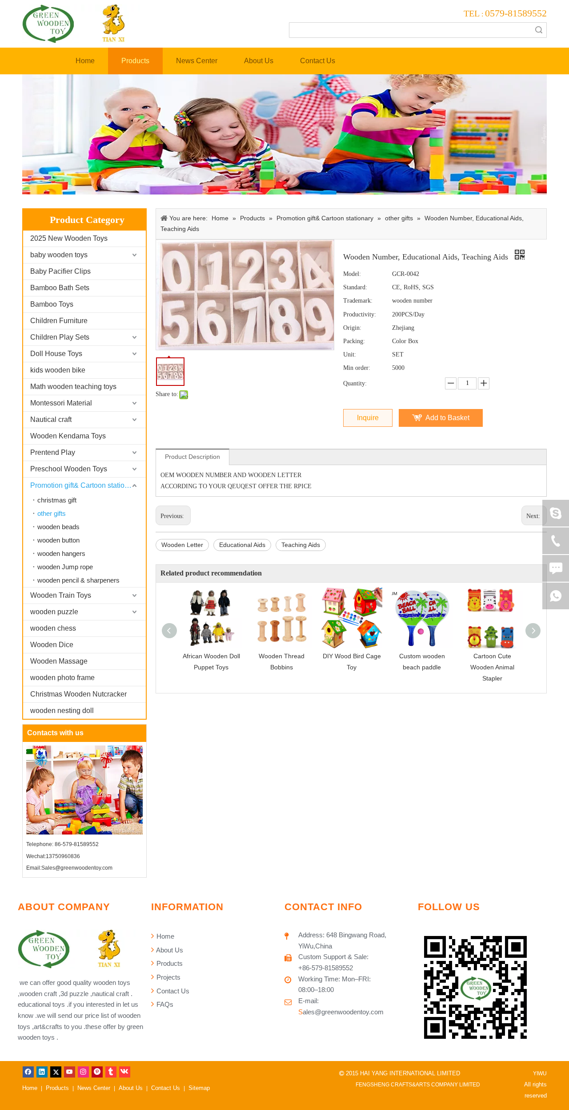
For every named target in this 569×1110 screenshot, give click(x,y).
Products (169, 963)
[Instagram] (83, 1072)
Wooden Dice (51, 644)
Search (538, 30)
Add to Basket (447, 417)
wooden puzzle (54, 612)
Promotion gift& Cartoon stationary (84, 485)
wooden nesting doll (62, 710)
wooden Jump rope (65, 567)
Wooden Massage (59, 661)
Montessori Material (61, 403)
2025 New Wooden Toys (69, 238)
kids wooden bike (57, 370)
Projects (167, 977)
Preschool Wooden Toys (68, 469)
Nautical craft (51, 419)
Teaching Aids (300, 544)
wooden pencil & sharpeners (78, 580)
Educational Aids (242, 544)
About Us (169, 950)
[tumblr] (110, 1072)
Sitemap (199, 1088)
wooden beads (58, 527)
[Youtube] (69, 1072)
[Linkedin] (42, 1072)
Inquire (368, 417)
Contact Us (172, 991)
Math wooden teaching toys (73, 386)
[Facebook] (28, 1072)
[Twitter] (55, 1072)
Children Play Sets (59, 337)
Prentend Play (52, 452)
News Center (93, 1088)
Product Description (192, 456)
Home (164, 936)
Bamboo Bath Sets (59, 288)
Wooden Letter (182, 544)
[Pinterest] (97, 1072)
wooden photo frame (62, 677)
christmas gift (56, 500)
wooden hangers (61, 553)
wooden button (58, 540)
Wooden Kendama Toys (68, 436)
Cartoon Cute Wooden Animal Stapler (492, 667)
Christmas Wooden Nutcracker (78, 694)
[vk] (124, 1072)
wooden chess (53, 628)
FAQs (164, 1004)
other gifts (51, 513)
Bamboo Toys (51, 304)
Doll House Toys (56, 353)
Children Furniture (59, 320)
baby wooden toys (59, 255)
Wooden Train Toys (60, 595)
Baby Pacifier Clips (60, 271)
